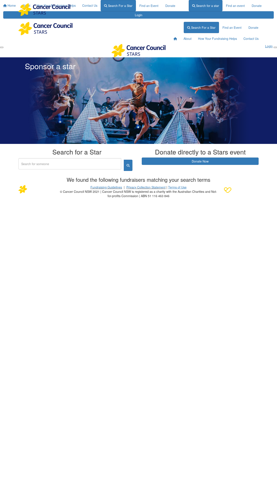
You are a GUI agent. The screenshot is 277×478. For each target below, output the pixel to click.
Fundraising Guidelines (106, 187)
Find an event (235, 5)
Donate (257, 5)
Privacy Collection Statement (146, 187)
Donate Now (200, 161)
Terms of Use (177, 187)
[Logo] (44, 9)
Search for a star (207, 5)
